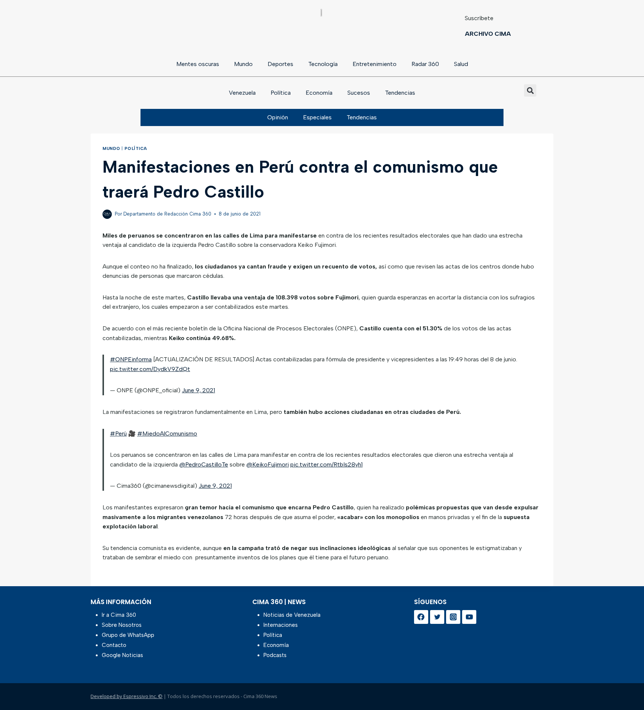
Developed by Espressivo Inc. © (126, 696)
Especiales (317, 117)
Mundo (243, 63)
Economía (319, 92)
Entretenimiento (375, 63)
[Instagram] (453, 617)
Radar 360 (425, 63)
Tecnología (323, 63)
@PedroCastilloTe (203, 464)
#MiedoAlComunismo (167, 433)
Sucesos (358, 92)
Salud (461, 63)
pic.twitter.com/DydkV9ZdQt (150, 369)
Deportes (280, 63)
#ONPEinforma (131, 359)
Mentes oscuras (197, 63)
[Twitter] (437, 617)
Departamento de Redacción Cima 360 (167, 214)
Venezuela (242, 92)
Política (281, 92)
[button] (530, 90)
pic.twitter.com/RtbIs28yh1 (326, 464)
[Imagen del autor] (107, 214)
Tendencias (400, 92)
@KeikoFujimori (267, 464)
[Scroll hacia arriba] (626, 684)
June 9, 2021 (198, 390)
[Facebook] (421, 617)
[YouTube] (469, 617)
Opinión (277, 117)
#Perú (118, 433)
